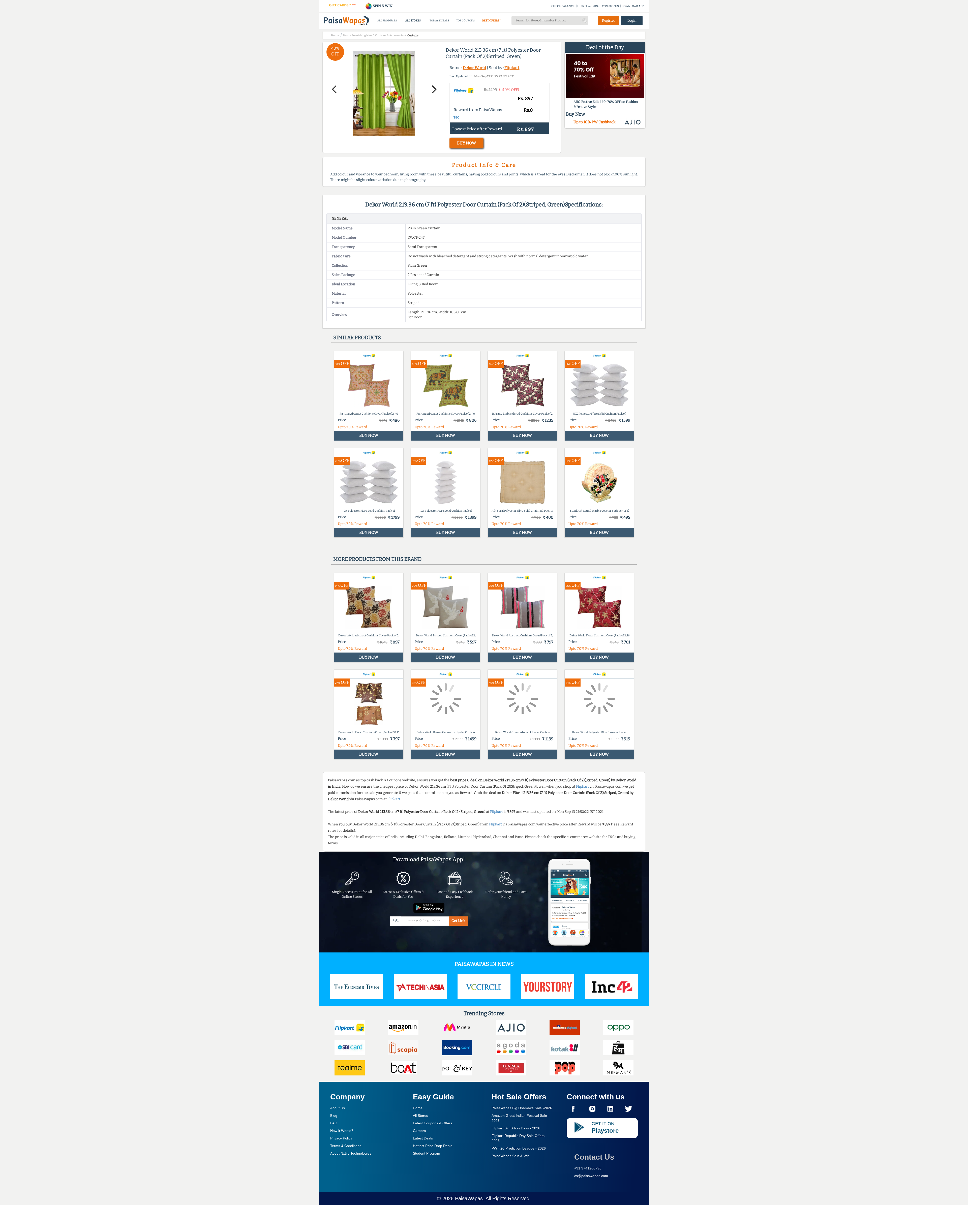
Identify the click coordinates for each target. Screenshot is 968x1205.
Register (608, 20)
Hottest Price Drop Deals (432, 1146)
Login (632, 20)
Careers (419, 1131)
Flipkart (512, 67)
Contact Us (594, 1157)
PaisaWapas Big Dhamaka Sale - (522, 1108)
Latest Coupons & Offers (432, 1123)
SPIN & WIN (382, 6)
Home (417, 1108)
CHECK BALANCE (562, 6)
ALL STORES (413, 20)
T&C (456, 117)
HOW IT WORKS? (588, 6)
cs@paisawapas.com (591, 1176)
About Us (337, 1108)
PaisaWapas (469, 1198)
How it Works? (341, 1131)
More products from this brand (377, 559)
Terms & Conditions (345, 1146)
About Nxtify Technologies (350, 1153)
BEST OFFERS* (491, 20)
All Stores (420, 1116)
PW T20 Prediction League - (519, 1148)
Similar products (357, 337)
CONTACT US (610, 6)
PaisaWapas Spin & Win (511, 1156)
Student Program (426, 1153)
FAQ (333, 1123)
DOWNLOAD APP (633, 6)
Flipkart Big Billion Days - (516, 1128)
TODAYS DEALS (439, 20)
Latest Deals (423, 1138)
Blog (333, 1116)
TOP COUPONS (465, 20)
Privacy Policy (341, 1138)
